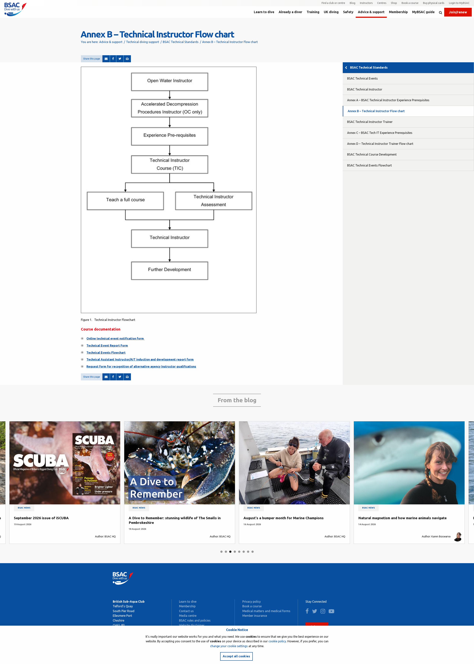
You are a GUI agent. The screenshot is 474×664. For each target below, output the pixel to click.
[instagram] (324, 612)
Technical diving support (142, 42)
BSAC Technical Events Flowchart (369, 165)
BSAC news (24, 508)
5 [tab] (239, 552)
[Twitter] (119, 58)
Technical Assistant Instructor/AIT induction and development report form (140, 359)
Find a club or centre (333, 2)
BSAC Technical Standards (180, 42)
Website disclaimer (191, 625)
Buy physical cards (433, 2)
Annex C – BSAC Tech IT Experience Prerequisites (379, 132)
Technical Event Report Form (107, 345)
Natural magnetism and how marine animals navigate (402, 518)
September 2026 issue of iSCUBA (41, 518)
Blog (352, 2)
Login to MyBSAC (459, 2)
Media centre (187, 615)
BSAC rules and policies (195, 620)
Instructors (366, 2)
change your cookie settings (229, 646)
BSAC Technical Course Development (372, 154)
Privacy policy (251, 601)
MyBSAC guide (423, 12)
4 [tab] (235, 552)
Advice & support (371, 12)
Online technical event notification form (115, 338)
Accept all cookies (236, 656)
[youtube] (333, 612)
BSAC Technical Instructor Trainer (370, 121)
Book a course (409, 2)
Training (313, 12)
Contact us (186, 611)
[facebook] (308, 612)
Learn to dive (264, 12)
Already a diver (290, 12)
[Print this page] (127, 58)
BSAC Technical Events (362, 78)
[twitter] (316, 612)
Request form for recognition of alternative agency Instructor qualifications (141, 366)
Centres (381, 2)
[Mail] (106, 58)
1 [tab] (221, 552)
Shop (394, 2)
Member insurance (254, 615)
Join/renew (458, 12)
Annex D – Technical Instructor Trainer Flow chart (380, 143)
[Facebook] (113, 58)
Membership (398, 12)
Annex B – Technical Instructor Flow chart (376, 111)
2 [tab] (226, 552)
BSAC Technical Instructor (364, 89)
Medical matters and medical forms (266, 611)
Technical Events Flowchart (106, 352)
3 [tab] (230, 552)
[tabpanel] (64, 482)
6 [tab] (244, 552)
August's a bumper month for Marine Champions (283, 518)
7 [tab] (248, 552)
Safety (348, 12)
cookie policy (277, 641)
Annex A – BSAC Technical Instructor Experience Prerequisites (388, 100)
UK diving (331, 12)
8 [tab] (252, 552)
